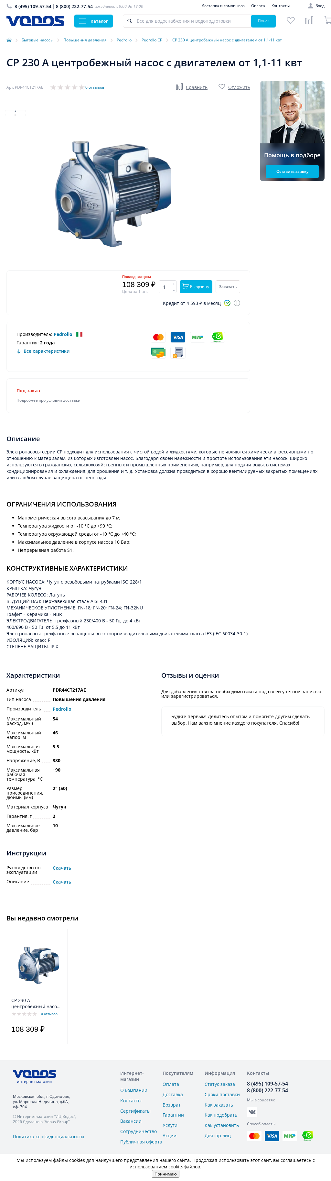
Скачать (62, 868)
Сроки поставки (222, 1094)
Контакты (281, 5)
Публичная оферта (141, 1142)
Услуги (170, 1125)
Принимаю (166, 1174)
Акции (169, 1135)
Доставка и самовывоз (223, 5)
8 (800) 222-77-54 (74, 6)
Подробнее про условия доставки (48, 400)
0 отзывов (94, 87)
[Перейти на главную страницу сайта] (35, 24)
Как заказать (219, 1105)
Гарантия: (27, 343)
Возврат (172, 1105)
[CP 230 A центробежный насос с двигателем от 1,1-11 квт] (35, 965)
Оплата (258, 5)
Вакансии (131, 1121)
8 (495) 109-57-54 (33, 6)
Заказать (228, 286)
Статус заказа (220, 1084)
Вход (320, 5)
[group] (103, 193)
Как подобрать (221, 1115)
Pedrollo (63, 334)
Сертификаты (135, 1111)
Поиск (263, 21)
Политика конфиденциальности (48, 1136)
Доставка (173, 1094)
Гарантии (173, 1115)
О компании (133, 1090)
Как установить (222, 1125)
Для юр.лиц (218, 1135)
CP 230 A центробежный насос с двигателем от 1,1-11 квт (36, 1003)
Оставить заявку (292, 171)
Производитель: (34, 334)
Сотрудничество (138, 1131)
